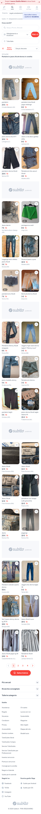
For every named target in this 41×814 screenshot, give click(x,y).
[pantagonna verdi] (30, 217)
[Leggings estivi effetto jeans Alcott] (11, 251)
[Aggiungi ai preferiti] (17, 81)
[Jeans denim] (11, 217)
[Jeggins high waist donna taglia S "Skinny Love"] (30, 337)
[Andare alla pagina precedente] (8, 665)
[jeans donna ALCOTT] (11, 128)
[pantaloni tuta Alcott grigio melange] (30, 94)
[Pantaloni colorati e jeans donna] (11, 577)
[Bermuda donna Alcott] (30, 285)
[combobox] (21, 27)
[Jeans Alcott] (11, 457)
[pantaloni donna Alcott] (11, 163)
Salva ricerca (9, 48)
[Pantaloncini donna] (30, 371)
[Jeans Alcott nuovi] (30, 611)
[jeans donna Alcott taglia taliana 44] (30, 404)
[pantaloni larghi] (11, 404)
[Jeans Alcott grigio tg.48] (11, 644)
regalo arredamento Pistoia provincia (21, 13)
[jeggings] (30, 524)
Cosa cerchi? (7, 23)
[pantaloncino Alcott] (11, 285)
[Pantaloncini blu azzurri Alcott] (30, 163)
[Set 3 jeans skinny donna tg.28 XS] (11, 611)
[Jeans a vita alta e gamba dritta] (30, 128)
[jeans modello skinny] (11, 371)
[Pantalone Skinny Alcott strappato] (11, 337)
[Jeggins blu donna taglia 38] (30, 577)
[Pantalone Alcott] (30, 644)
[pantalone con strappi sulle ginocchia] (30, 490)
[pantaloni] (11, 94)
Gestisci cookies (7, 733)
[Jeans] (11, 524)
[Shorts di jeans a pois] (30, 251)
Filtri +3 (35, 34)
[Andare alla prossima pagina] (32, 665)
